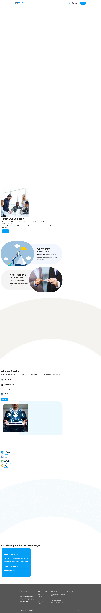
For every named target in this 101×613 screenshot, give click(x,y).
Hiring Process (55, 3)
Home (35, 3)
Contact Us (40, 603)
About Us (41, 3)
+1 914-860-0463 (75, 3)
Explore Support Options (29, 153)
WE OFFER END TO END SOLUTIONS (18, 276)
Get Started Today (27, 32)
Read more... (5, 231)
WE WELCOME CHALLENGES (43, 250)
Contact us (83, 3)
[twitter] (78, 610)
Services (47, 3)
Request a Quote (27, 95)
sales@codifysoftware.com (56, 600)
